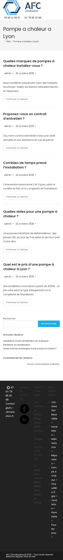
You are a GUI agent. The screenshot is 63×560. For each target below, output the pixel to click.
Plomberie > (54, 516)
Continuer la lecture (19, 100)
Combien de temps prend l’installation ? (24, 165)
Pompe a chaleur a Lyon (26, 41)
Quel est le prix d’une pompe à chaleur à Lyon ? (28, 266)
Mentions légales (14, 556)
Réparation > (54, 459)
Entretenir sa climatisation (16, 344)
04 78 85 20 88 (9, 395)
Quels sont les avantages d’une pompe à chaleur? (30, 348)
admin (7, 73)
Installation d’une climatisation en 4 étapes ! (26, 340)
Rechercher (49, 323)
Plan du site (29, 556)
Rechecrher (9, 318)
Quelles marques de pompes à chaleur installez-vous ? (28, 63)
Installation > (54, 430)
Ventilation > (54, 504)
